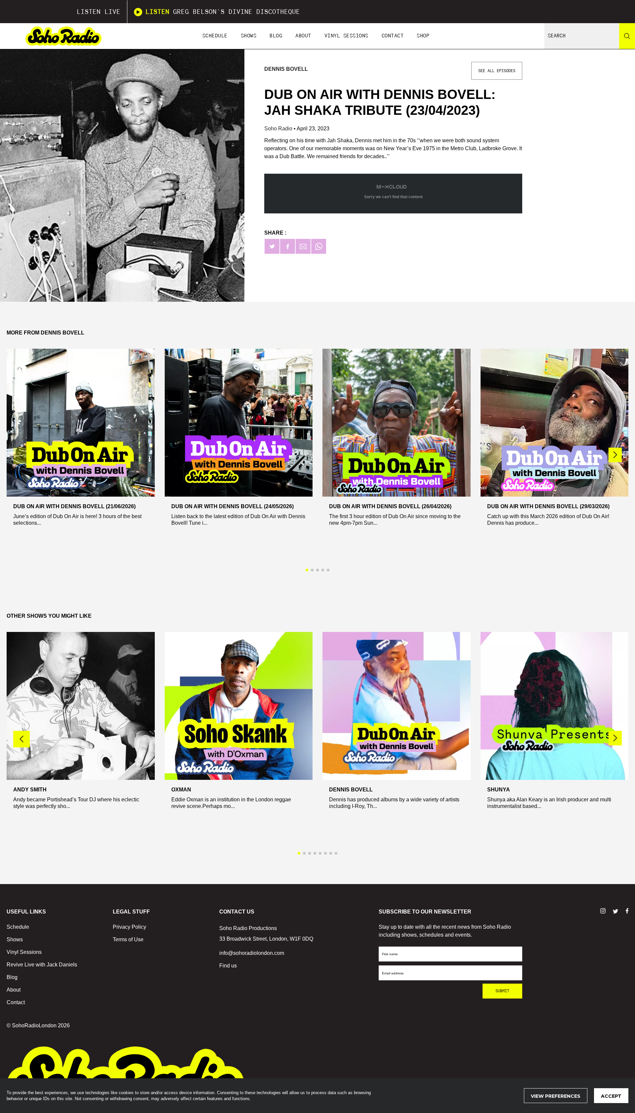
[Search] (627, 36)
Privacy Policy (129, 927)
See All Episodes (496, 71)
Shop (423, 35)
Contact (393, 35)
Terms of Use (128, 939)
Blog (276, 35)
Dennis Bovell (286, 69)
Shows (249, 35)
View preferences (555, 1096)
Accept (611, 1096)
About (303, 35)
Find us (228, 965)
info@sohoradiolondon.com (251, 953)
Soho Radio (279, 128)
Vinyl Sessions (346, 35)
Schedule (215, 35)
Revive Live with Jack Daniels (42, 964)
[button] (615, 455)
